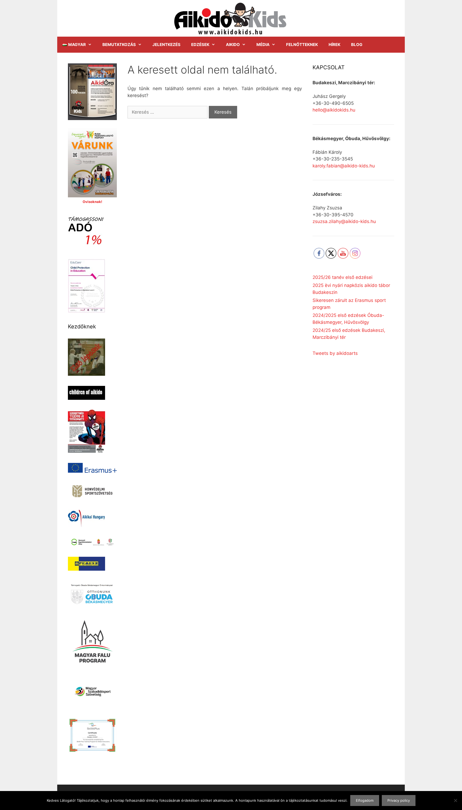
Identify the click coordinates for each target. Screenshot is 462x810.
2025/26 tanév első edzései (342, 277)
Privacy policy (398, 800)
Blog (356, 44)
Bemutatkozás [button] (119, 44)
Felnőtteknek (302, 44)
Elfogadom (365, 800)
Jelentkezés (166, 44)
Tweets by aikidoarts (335, 353)
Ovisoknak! (92, 201)
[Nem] (455, 800)
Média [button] (263, 44)
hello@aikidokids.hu (334, 110)
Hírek (334, 44)
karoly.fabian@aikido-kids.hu (344, 165)
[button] (77, 45)
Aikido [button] (233, 44)
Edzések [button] (200, 44)
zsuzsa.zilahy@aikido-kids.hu (344, 221)
